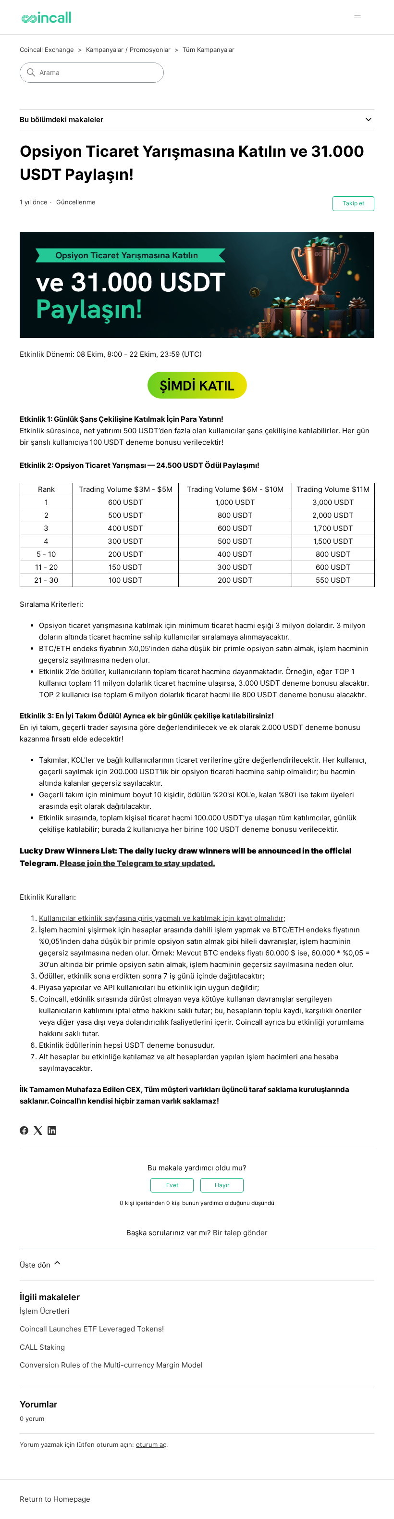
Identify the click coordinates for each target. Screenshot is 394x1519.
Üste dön (36, 1264)
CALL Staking (42, 1347)
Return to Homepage (55, 1499)
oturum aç (151, 1444)
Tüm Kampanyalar (208, 49)
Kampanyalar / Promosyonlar (128, 49)
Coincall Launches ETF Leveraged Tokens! (92, 1328)
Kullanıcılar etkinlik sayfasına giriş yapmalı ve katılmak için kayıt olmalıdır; (162, 918)
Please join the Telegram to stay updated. (137, 863)
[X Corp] (38, 1130)
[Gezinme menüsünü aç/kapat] (357, 17)
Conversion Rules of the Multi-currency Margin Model (111, 1364)
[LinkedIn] (52, 1130)
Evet (172, 1185)
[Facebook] (24, 1130)
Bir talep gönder (240, 1232)
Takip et (353, 203)
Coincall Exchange (47, 49)
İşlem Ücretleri (45, 1311)
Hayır (222, 1185)
